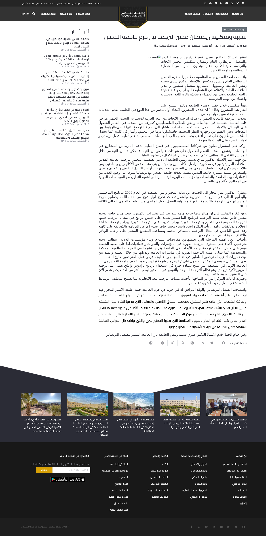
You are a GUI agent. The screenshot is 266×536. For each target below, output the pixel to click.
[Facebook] (243, 3)
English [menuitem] (25, 13)
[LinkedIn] (221, 3)
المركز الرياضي (121, 483)
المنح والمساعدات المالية (194, 490)
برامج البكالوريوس (198, 470)
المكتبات (242, 490)
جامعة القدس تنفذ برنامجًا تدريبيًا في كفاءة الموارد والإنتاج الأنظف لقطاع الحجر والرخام (67, 42)
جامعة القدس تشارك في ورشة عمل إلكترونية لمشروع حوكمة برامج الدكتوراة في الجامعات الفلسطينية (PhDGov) (65, 76)
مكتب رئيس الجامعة (237, 470)
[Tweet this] (212, 343)
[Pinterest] (210, 3)
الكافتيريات (123, 477)
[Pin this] (192, 343)
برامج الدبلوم (201, 483)
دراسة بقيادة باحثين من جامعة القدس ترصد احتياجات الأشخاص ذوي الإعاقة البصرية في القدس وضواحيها (66, 59)
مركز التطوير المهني (118, 510)
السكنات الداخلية (120, 490)
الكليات (164, 464)
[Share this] (222, 343)
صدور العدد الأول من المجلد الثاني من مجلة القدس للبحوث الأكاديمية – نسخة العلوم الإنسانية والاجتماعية (65, 133)
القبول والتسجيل (199, 464)
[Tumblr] (205, 3)
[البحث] (34, 14)
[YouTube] (227, 3)
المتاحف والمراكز (238, 477)
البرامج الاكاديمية (159, 470)
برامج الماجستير (199, 477)
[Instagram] (232, 3)
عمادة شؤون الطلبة (118, 497)
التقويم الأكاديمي (159, 483)
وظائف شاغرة (240, 497)
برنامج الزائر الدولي (198, 497)
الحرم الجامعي (239, 483)
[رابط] (133, 15)
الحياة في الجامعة (119, 464)
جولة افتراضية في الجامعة (115, 470)
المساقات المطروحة (157, 490)
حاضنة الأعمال (121, 503)
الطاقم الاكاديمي (159, 477)
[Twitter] (237, 3)
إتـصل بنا (243, 503)
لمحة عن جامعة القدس (235, 464)
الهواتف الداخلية (160, 497)
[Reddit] (216, 3)
